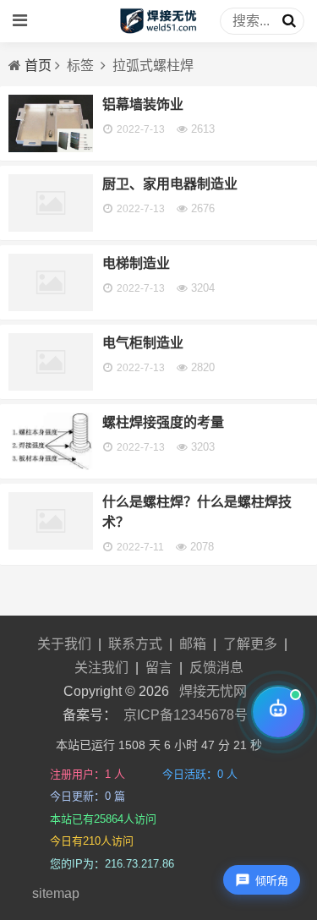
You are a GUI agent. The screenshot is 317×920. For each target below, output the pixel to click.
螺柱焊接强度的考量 (163, 422)
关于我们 (64, 644)
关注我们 (101, 667)
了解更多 (250, 644)
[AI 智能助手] (278, 712)
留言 (158, 667)
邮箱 (192, 644)
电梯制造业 (136, 263)
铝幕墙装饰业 (142, 104)
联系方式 (135, 644)
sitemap (55, 893)
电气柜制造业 (142, 343)
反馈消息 (216, 667)
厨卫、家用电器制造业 (170, 184)
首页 (38, 65)
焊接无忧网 (213, 691)
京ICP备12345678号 (185, 715)
